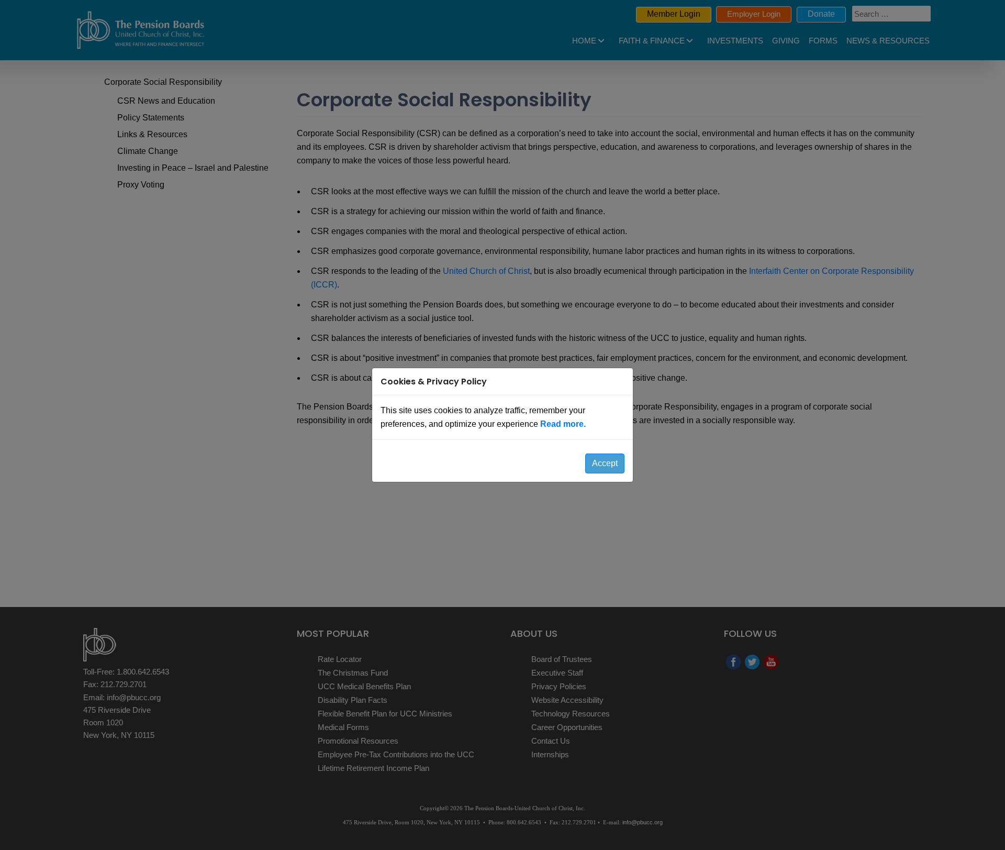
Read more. (563, 424)
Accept (605, 463)
